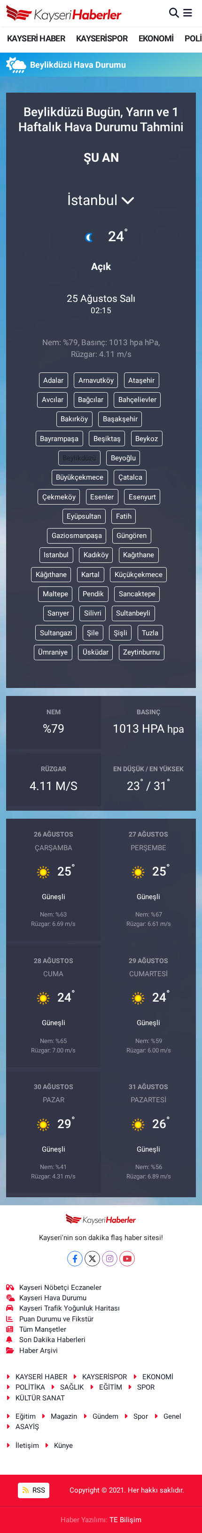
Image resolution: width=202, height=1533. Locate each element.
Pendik (93, 594)
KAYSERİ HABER (36, 38)
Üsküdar (96, 652)
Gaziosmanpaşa (77, 535)
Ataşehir (141, 380)
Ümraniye (53, 652)
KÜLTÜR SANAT (40, 1398)
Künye (63, 1445)
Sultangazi (56, 633)
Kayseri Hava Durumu (52, 1298)
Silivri (92, 613)
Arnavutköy (96, 380)
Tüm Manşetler (42, 1329)
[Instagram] (109, 1258)
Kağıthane (138, 555)
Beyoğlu (123, 458)
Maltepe (55, 594)
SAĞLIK (72, 1387)
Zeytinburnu (141, 652)
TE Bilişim (125, 1520)
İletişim (27, 1445)
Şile (93, 633)
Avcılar (52, 399)
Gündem (105, 1416)
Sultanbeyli (133, 613)
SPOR (146, 1387)
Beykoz (146, 439)
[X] (92, 1258)
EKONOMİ (156, 38)
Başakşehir (120, 419)
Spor (140, 1416)
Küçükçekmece (139, 574)
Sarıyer (58, 613)
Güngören (132, 535)
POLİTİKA (30, 1387)
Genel (172, 1416)
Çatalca (130, 477)
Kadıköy (96, 555)
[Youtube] (127, 1258)
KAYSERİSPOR (101, 38)
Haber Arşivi (38, 1350)
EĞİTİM (110, 1387)
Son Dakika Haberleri (52, 1339)
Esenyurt (142, 497)
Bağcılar (90, 399)
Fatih (124, 516)
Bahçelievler (137, 399)
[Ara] (174, 12)
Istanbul (56, 555)
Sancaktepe (137, 594)
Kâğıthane (51, 574)
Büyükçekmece (79, 477)
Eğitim (26, 1416)
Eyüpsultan (84, 516)
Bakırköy (74, 419)
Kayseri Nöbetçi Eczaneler (60, 1287)
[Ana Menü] (187, 12)
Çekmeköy (59, 497)
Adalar (53, 380)
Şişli (120, 633)
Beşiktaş (107, 439)
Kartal (90, 574)
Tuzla (150, 633)
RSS (38, 1490)
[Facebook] (75, 1258)
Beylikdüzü (79, 458)
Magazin (64, 1416)
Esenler (102, 497)
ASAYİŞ (27, 1426)
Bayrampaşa (59, 439)
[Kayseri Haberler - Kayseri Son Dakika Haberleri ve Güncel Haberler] (64, 13)
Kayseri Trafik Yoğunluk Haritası (69, 1308)
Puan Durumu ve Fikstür (56, 1319)
